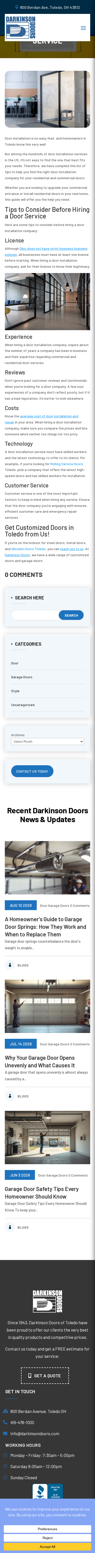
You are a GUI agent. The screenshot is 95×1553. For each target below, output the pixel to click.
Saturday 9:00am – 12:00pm (36, 1466)
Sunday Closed (23, 1477)
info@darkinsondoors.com (34, 1433)
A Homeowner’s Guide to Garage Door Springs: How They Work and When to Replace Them (45, 926)
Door (14, 663)
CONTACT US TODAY (32, 771)
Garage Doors (21, 677)
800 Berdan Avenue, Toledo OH (38, 1411)
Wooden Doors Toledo (28, 549)
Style (15, 691)
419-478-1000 (22, 1422)
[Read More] (47, 867)
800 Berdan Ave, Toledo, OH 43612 (50, 7)
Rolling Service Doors (66, 464)
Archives (18, 735)
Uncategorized (22, 705)
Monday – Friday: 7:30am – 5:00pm (42, 1455)
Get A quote (47, 1375)
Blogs (23, 965)
